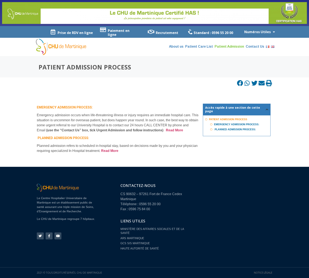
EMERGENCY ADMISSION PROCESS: (236, 124)
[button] (240, 83)
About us (176, 46)
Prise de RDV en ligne (75, 32)
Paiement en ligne (118, 32)
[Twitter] (40, 235)
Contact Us (255, 46)
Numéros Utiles (257, 32)
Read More (174, 130)
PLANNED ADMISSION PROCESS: (235, 129)
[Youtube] (57, 235)
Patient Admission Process (228, 119)
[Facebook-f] (49, 235)
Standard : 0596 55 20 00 (213, 32)
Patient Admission (229, 46)
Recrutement (167, 32)
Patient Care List (199, 46)
